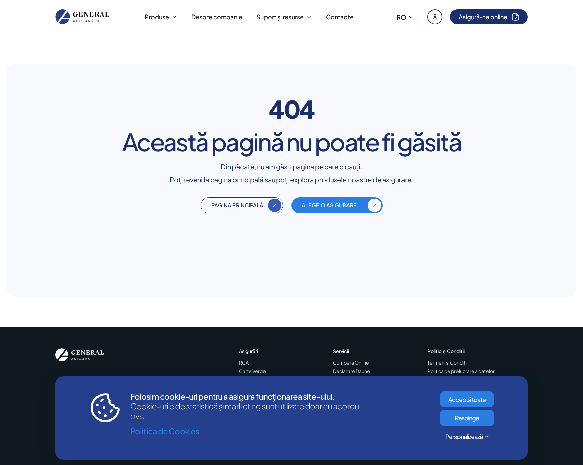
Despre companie (216, 17)
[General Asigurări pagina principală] (82, 16)
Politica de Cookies (164, 431)
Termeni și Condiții (447, 363)
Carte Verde (252, 371)
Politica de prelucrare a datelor (461, 371)
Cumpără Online (351, 363)
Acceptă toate (467, 399)
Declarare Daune (351, 371)
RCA (244, 363)
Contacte (340, 17)
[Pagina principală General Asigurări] (79, 355)
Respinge (467, 418)
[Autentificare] (434, 16)
